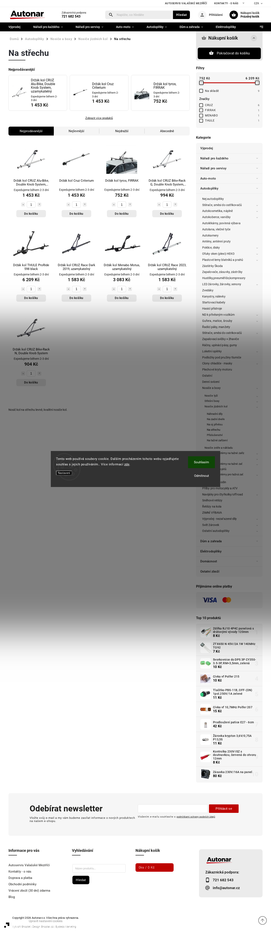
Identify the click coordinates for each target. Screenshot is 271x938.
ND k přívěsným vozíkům (218, 314)
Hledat (181, 15)
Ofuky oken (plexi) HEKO (218, 253)
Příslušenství (215, 435)
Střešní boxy (212, 401)
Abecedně (167, 131)
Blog (11, 897)
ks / (147, 867)
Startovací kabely (213, 302)
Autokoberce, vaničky (216, 217)
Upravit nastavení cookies (45, 921)
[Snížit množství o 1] (23, 204)
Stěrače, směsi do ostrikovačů (222, 333)
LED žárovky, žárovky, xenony (221, 284)
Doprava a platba (20, 878)
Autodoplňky (209, 188)
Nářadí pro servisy (213, 168)
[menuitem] (17, 26)
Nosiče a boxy (211, 388)
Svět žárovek (210, 525)
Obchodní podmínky (22, 884)
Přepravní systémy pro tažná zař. (224, 474)
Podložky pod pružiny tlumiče (221, 357)
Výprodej (206, 148)
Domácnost (208, 561)
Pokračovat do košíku (233, 53)
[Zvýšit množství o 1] (39, 204)
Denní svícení (210, 381)
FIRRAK (232, 110)
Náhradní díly (215, 413)
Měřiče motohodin (214, 482)
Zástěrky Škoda (212, 266)
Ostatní (207, 375)
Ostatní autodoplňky (216, 531)
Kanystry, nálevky (213, 296)
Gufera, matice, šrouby (217, 320)
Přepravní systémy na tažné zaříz (224, 453)
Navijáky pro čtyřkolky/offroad (222, 494)
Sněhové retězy (212, 500)
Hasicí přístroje (212, 308)
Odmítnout (201, 476)
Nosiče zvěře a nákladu (219, 447)
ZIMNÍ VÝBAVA (212, 512)
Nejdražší (122, 131)
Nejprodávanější (31, 131)
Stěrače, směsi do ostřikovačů (222, 205)
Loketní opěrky (212, 351)
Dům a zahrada (211, 541)
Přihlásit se (224, 808)
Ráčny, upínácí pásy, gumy (219, 345)
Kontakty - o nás (226, 3)
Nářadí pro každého (214, 158)
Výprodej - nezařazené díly (219, 518)
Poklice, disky (211, 247)
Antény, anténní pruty (216, 241)
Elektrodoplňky (210, 551)
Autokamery (210, 235)
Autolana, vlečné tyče (216, 229)
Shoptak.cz (47, 926)
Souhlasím (201, 462)
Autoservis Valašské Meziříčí (186, 3)
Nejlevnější (76, 131)
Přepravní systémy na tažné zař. (224, 463)
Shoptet (26, 926)
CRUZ (232, 105)
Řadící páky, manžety (216, 327)
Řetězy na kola (211, 506)
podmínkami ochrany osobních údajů (196, 816)
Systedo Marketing (65, 926)
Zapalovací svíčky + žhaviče (220, 339)
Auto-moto (208, 178)
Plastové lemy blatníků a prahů (222, 259)
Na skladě (232, 91)
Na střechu (213, 429)
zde (127, 464)
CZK (256, 3)
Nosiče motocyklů (216, 469)
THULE (232, 120)
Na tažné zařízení (217, 440)
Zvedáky (207, 290)
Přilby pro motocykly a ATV (220, 488)
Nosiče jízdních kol (216, 406)
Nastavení (64, 473)
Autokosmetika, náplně (217, 211)
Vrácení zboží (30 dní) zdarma (29, 890)
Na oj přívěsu (215, 424)
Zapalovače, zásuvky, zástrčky (222, 272)
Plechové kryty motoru (217, 369)
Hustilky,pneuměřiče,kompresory (223, 278)
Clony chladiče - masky (217, 363)
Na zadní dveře (216, 419)
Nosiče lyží (211, 395)
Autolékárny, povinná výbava (221, 223)
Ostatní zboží (209, 571)
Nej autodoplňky (213, 199)
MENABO (232, 115)
